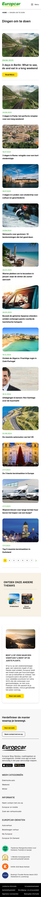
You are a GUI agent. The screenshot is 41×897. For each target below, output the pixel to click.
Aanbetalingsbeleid (8, 890)
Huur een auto (15, 696)
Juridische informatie (9, 886)
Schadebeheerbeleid (32, 886)
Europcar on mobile (10, 807)
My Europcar (7, 834)
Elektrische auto (8, 780)
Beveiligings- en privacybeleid (28, 890)
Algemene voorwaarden (10, 894)
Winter (4, 789)
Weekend (5, 785)
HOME (4, 12)
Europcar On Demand (10, 838)
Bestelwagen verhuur (10, 830)
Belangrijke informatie (31, 894)
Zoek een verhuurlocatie (11, 811)
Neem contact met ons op (14, 734)
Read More (9, 75)
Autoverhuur (7, 825)
